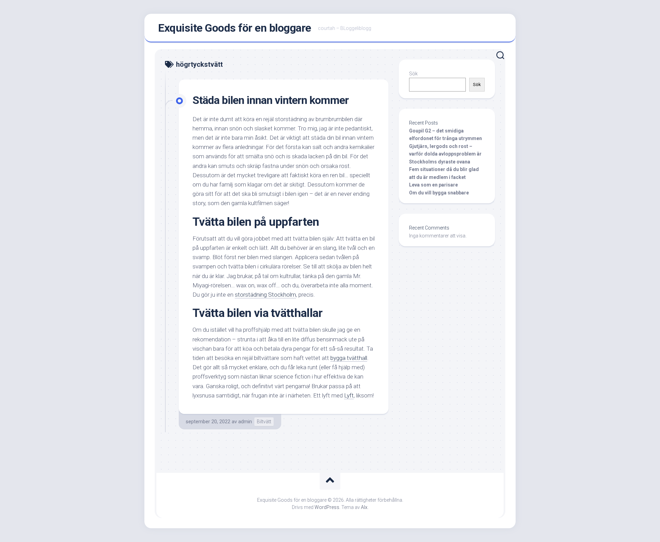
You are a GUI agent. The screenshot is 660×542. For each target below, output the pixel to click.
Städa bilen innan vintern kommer (270, 100)
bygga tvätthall (348, 357)
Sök (413, 73)
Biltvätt (264, 421)
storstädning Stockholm (265, 294)
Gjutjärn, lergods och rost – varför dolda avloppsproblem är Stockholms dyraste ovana (445, 154)
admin (245, 421)
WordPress (327, 507)
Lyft (349, 395)
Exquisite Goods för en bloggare (234, 27)
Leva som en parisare (433, 185)
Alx (364, 507)
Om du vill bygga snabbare (439, 192)
